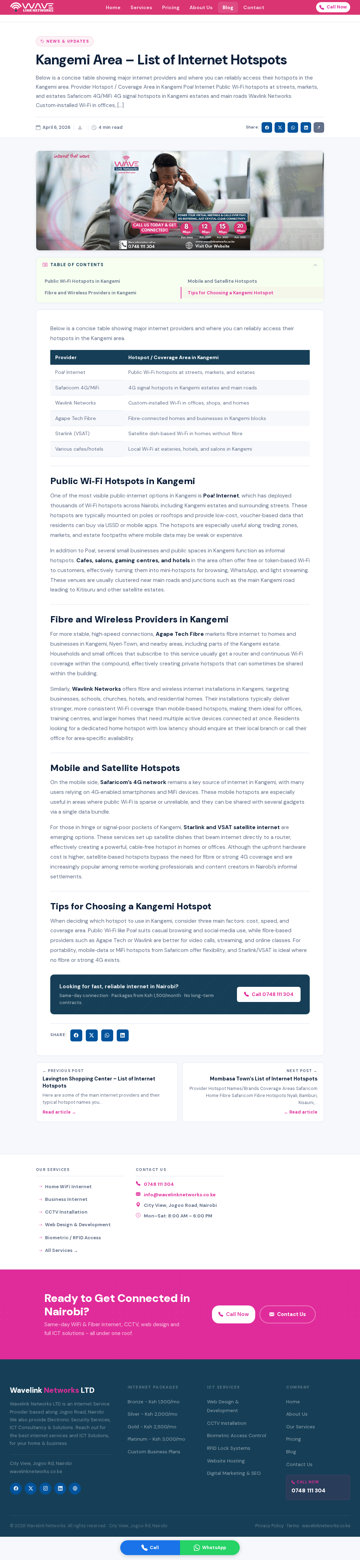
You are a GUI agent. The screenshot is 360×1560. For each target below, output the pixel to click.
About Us (201, 7)
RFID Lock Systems (228, 1448)
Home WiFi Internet (68, 1187)
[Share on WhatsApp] (293, 127)
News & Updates (67, 41)
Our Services (300, 1427)
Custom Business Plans (154, 1452)
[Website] (75, 1489)
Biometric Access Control (236, 1436)
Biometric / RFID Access (73, 1238)
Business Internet (66, 1199)
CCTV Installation (66, 1212)
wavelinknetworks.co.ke (326, 1526)
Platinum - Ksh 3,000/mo (156, 1439)
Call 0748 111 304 (273, 994)
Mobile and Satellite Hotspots (222, 281)
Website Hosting (226, 1461)
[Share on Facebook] (267, 127)
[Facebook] (76, 1035)
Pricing (171, 7)
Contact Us (291, 1314)
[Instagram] (45, 1489)
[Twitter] (92, 1035)
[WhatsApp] (107, 1035)
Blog (228, 7)
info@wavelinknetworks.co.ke (180, 1195)
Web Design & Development (78, 1225)
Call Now (337, 7)
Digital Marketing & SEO (234, 1473)
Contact (253, 7)
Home (113, 7)
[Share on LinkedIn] (306, 127)
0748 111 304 (159, 1184)
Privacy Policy (269, 1526)
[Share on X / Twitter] (280, 127)
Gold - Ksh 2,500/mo (152, 1427)
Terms (293, 1526)
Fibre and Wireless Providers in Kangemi (90, 293)
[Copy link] (319, 127)
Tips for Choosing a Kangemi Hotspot (231, 293)
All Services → (61, 1250)
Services (141, 7)
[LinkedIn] (123, 1035)
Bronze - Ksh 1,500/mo (154, 1402)
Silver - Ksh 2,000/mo (153, 1414)
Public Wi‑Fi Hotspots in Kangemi (82, 281)
